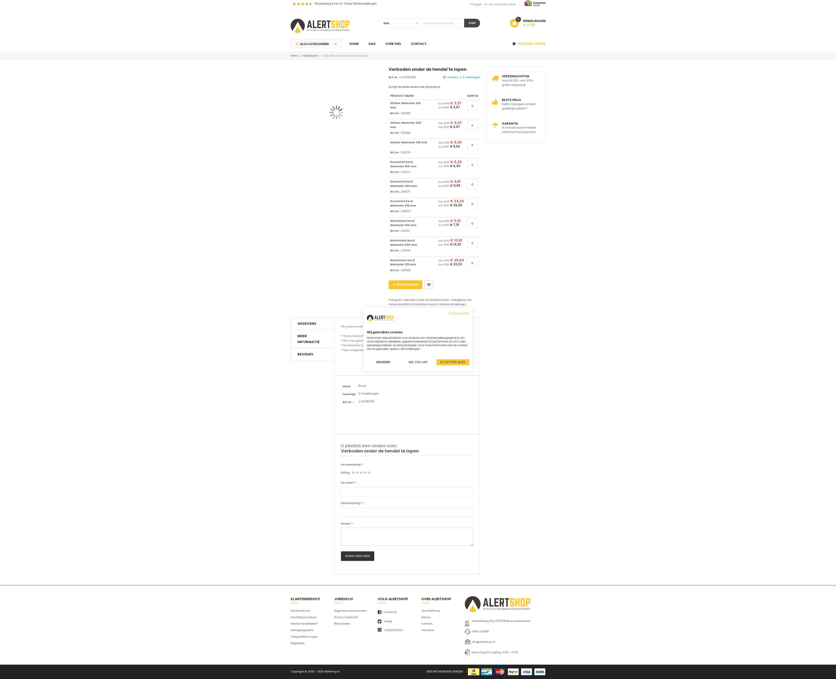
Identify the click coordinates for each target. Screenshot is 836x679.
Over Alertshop (430, 611)
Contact (426, 623)
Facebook (390, 612)
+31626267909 (393, 630)
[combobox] (422, 23)
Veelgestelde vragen (304, 636)
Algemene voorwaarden (350, 611)
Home (294, 56)
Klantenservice (300, 611)
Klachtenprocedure (303, 617)
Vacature (427, 630)
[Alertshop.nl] (320, 25)
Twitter (388, 621)
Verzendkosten (515, 76)
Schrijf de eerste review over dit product (414, 87)
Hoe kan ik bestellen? (304, 623)
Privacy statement (346, 617)
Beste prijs (511, 100)
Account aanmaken (502, 4)
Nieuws (426, 617)
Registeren (298, 643)
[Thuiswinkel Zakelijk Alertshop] (535, 3)
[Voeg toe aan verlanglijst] (429, 284)
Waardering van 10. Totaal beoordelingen (346, 3)
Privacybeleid (459, 313)
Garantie (510, 123)
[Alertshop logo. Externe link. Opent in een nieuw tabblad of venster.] (380, 318)
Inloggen (476, 4)
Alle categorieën (314, 44)
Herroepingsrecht (302, 630)
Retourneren (342, 623)
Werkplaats (310, 56)
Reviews (305, 354)
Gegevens (306, 323)
